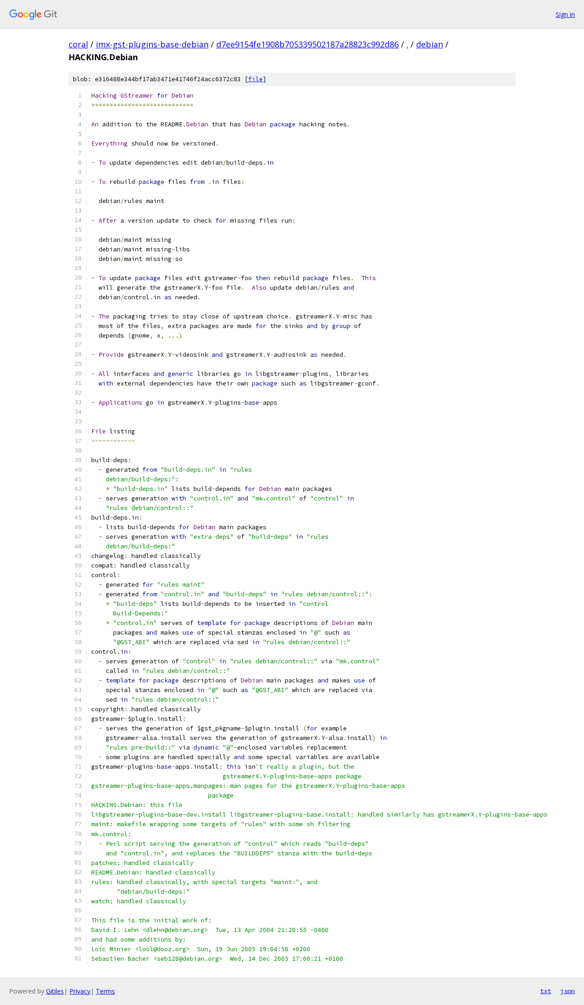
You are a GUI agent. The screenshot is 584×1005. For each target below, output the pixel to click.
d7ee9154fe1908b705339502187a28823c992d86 (307, 44)
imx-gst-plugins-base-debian (152, 44)
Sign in (565, 14)
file (255, 79)
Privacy (79, 991)
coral (78, 44)
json (567, 991)
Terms (105, 991)
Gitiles (55, 991)
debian (429, 44)
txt (545, 991)
